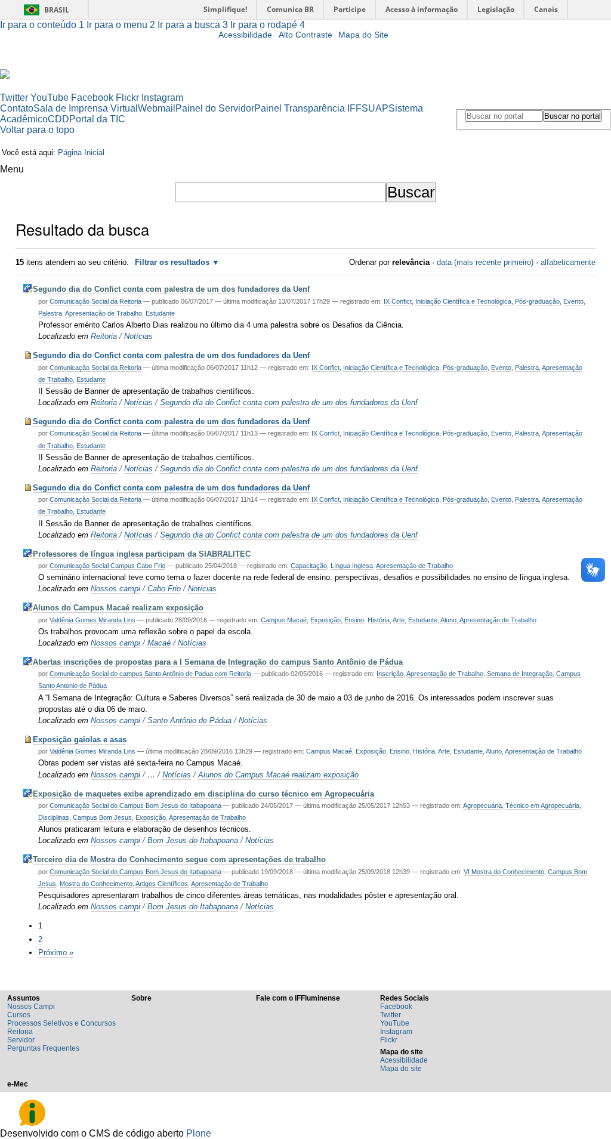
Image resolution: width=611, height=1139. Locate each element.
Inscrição (390, 673)
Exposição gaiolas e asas (79, 739)
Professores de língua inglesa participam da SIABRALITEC (142, 554)
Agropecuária (482, 805)
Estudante (160, 313)
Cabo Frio (164, 588)
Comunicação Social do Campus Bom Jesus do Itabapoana (135, 805)
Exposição (325, 619)
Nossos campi (115, 588)
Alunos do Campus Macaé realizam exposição (118, 607)
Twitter (14, 97)
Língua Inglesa (352, 565)
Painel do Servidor (214, 108)
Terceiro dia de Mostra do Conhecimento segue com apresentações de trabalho (179, 859)
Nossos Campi (31, 1006)
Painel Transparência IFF (308, 108)
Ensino (354, 619)
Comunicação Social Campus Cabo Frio (107, 565)
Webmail (156, 108)
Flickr (127, 97)
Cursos (18, 1015)
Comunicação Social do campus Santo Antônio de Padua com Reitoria (150, 673)
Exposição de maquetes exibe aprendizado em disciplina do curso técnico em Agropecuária (203, 793)
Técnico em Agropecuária (542, 805)
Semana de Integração (520, 673)
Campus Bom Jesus (102, 817)
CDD (58, 119)
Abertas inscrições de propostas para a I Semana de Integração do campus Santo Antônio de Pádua (218, 662)
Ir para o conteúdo (42, 25)
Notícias (138, 336)
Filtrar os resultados (172, 262)
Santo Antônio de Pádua (189, 720)
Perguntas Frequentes (43, 1048)
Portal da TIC (97, 119)
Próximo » (55, 952)
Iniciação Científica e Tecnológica (463, 301)
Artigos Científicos (161, 883)
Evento (573, 301)
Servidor (21, 1040)
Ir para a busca (193, 25)
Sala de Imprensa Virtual (85, 108)
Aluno (448, 619)
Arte (399, 619)
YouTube (49, 97)
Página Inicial (81, 152)
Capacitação (309, 565)
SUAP (375, 108)
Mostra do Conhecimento (96, 883)
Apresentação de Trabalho (103, 313)
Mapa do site (401, 1068)
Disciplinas (53, 817)
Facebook (92, 97)
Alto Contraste (305, 34)
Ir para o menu (121, 25)
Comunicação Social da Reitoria (95, 301)
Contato (16, 108)
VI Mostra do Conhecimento (504, 871)
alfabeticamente (568, 262)
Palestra (50, 313)
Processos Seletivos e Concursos (61, 1023)
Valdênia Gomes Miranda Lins (92, 619)
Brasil (56, 10)
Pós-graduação (537, 301)
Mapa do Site (363, 34)
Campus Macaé (284, 619)
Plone (198, 1133)
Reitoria (104, 336)
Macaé (159, 642)
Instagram (162, 97)
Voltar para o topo (37, 130)
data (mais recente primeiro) (485, 262)
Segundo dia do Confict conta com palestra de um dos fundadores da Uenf (171, 289)
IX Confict (398, 301)
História (379, 619)
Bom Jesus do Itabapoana (192, 840)
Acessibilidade (245, 34)
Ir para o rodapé (267, 25)
